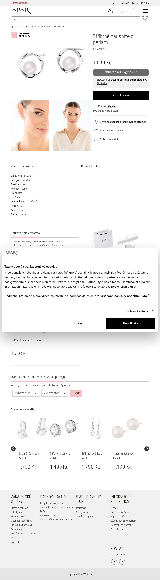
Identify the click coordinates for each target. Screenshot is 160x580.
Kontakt (15, 542)
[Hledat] (15, 19)
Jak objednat (17, 512)
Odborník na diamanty (121, 525)
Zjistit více (102, 83)
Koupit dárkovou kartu (51, 503)
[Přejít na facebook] (114, 562)
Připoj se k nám (118, 516)
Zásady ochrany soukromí (123, 520)
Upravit (79, 323)
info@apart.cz (117, 554)
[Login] (110, 10)
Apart (23, 184)
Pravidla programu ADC (87, 516)
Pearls (24, 188)
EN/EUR (135, 3)
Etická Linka (116, 529)
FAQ (13, 538)
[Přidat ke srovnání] (95, 139)
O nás (113, 508)
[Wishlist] (121, 10)
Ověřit (76, 393)
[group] (32, 449)
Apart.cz (15, 26)
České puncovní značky (23, 533)
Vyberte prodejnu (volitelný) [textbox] (52, 393)
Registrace (80, 508)
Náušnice (28, 26)
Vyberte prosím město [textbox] (24, 393)
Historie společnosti (120, 512)
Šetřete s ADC (121, 72)
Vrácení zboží (17, 516)
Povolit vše (130, 323)
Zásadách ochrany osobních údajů (125, 296)
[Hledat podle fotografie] (22, 35)
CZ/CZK (125, 3)
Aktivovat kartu (48, 515)
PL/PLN (145, 3)
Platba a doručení (19, 508)
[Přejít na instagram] (122, 562)
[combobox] (26, 393)
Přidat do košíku (121, 95)
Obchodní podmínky (21, 520)
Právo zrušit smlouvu (22, 525)
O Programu (81, 512)
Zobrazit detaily (137, 311)
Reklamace (16, 529)
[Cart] (133, 11)
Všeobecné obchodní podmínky (56, 519)
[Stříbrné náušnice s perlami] (32, 428)
